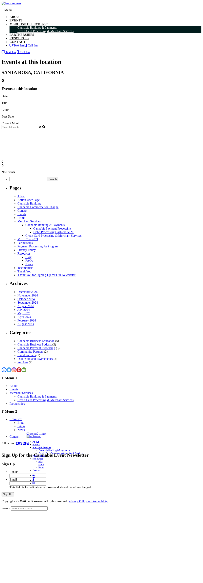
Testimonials (25, 267)
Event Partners (26, 355)
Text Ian (18, 45)
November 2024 (27, 295)
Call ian (42, 433)
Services (22, 362)
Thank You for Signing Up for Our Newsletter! (46, 275)
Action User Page (28, 200)
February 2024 (26, 320)
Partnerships (25, 242)
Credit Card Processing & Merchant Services (53, 235)
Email (14, 471)
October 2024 (26, 299)
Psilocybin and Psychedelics (35, 358)
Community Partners (30, 351)
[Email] (23, 369)
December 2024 (27, 291)
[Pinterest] (18, 369)
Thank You (24, 271)
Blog (28, 257)
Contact (22, 210)
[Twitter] (9, 369)
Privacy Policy (26, 250)
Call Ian (32, 45)
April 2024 (24, 317)
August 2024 (25, 306)
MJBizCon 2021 (27, 239)
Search (6, 508)
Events (21, 214)
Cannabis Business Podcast (34, 344)
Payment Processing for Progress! (38, 246)
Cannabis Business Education (36, 341)
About (21, 196)
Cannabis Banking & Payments (45, 225)
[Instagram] (13, 369)
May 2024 (23, 313)
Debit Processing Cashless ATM (53, 232)
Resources (23, 253)
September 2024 (27, 302)
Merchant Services (29, 221)
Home (21, 217)
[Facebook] (4, 369)
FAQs (29, 260)
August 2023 (25, 324)
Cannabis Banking (29, 203)
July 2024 (23, 309)
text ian (32, 433)
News (29, 264)
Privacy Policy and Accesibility (88, 501)
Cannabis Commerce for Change (37, 207)
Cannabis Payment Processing (52, 228)
